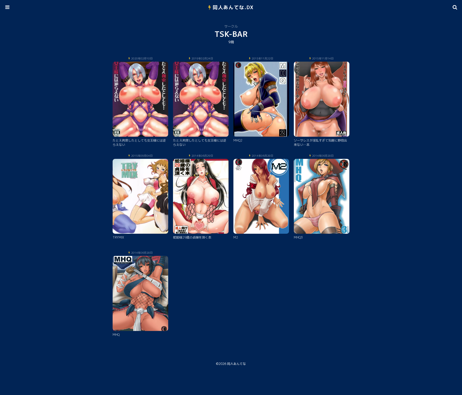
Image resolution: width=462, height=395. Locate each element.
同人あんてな (236, 364)
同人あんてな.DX (233, 7)
